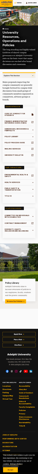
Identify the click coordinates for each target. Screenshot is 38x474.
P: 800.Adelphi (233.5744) (19, 365)
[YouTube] (26, 371)
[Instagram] (16, 371)
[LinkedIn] (31, 371)
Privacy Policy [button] (16, 464)
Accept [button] (10, 470)
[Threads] (11, 371)
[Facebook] (7, 371)
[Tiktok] (20, 371)
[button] (18, 3)
